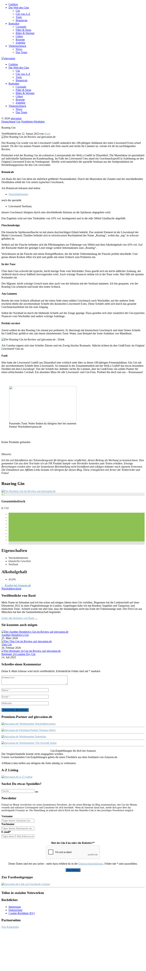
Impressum (15, 906)
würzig (17, 588)
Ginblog (13, 4)
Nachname (7, 824)
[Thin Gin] (26, 641)
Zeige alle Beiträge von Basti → (19, 618)
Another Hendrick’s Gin (15, 634)
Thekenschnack (17, 45)
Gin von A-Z (23, 13)
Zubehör (20, 42)
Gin (18, 10)
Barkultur (14, 23)
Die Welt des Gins (19, 7)
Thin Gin (6, 644)
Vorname (7, 816)
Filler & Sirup (23, 29)
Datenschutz (15, 910)
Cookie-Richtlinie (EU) (22, 913)
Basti (47, 133)
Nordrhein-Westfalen (33, 121)
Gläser (19, 36)
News (19, 49)
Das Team (21, 52)
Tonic (19, 17)
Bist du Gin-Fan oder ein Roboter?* (73, 842)
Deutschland (8, 121)
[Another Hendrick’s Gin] (34, 631)
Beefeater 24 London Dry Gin (18, 654)
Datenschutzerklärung (91, 863)
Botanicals (21, 20)
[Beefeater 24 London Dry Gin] (31, 650)
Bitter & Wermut (25, 33)
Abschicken (73, 870)
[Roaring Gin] (28, 491)
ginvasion (16, 118)
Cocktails (21, 26)
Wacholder (7, 588)
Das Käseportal (10, 926)
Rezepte (20, 39)
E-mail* (6, 831)
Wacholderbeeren (18, 194)
